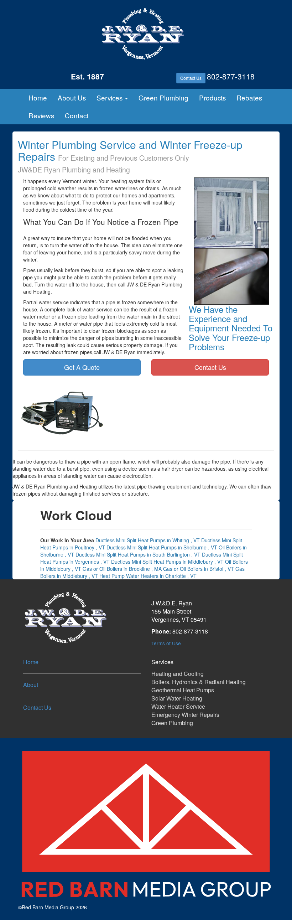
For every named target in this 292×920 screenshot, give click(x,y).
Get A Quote (82, 367)
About (30, 685)
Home (37, 97)
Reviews (41, 115)
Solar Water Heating (176, 698)
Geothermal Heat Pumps (182, 690)
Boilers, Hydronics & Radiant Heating (198, 682)
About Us (72, 97)
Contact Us (191, 78)
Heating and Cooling (177, 674)
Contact (76, 115)
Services (110, 97)
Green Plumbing (163, 97)
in (147, 540)
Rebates (249, 97)
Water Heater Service (178, 706)
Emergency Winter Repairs (185, 714)
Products (212, 97)
